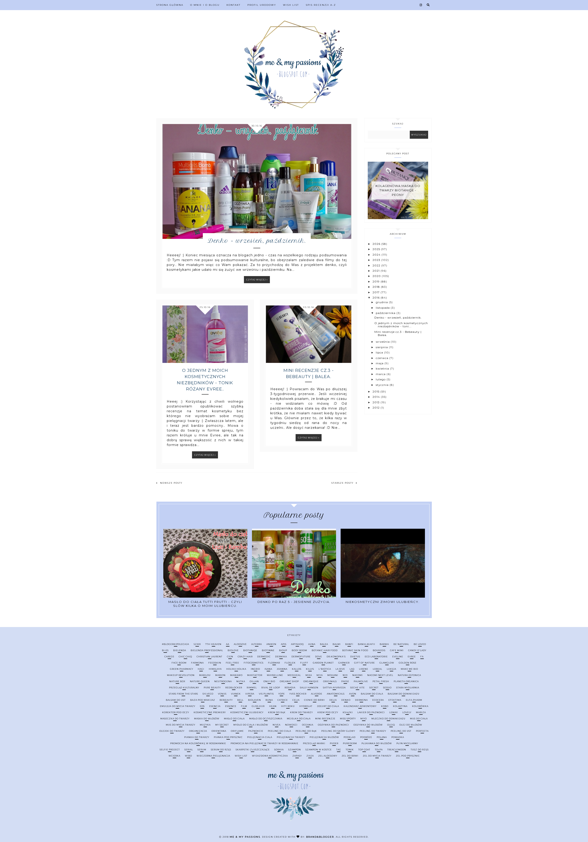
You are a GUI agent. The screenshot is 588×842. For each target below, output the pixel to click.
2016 (377, 297)
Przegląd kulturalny (184, 687)
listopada (383, 307)
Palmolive (361, 681)
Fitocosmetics (253, 662)
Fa (422, 656)
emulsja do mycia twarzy (177, 706)
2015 (376, 391)
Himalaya (215, 669)
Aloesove (240, 644)
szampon (294, 749)
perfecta (422, 731)
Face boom (179, 662)
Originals (330, 681)
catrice (282, 700)
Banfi (349, 644)
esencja (214, 706)
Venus (222, 693)
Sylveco (208, 693)
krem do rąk (277, 712)
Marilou (205, 675)
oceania (307, 724)
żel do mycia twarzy (377, 755)
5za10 (197, 644)
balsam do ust (176, 700)
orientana (219, 731)
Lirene (363, 669)
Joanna (282, 669)
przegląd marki (314, 743)
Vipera (249, 693)
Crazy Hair (245, 656)
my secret (222, 724)
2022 (377, 265)
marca (381, 374)
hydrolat (305, 706)
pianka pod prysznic (228, 737)
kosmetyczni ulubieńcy (246, 712)
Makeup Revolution (181, 675)
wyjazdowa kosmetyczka (270, 755)
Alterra (256, 644)
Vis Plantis (266, 693)
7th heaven (213, 644)
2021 (377, 270)
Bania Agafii (366, 644)
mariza (421, 712)
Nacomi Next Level (380, 675)
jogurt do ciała (328, 706)
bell (240, 700)
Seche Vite (357, 687)
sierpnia (382, 347)
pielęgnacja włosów (324, 737)
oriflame (237, 731)
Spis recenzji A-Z (321, 4)
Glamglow (386, 662)
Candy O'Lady (417, 650)
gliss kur (258, 706)
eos (202, 706)
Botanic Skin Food (355, 650)
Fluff (304, 662)
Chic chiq (185, 656)
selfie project (170, 749)
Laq (352, 669)
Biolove (233, 650)
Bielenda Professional (207, 650)
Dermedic (264, 656)
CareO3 (169, 656)
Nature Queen (200, 681)
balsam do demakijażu (403, 693)
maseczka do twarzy (174, 718)
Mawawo (236, 675)
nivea (276, 724)
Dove (318, 656)
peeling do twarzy (373, 731)
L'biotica (325, 669)
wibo (188, 755)
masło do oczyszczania (265, 718)
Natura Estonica (409, 675)
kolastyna (400, 706)
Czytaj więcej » (257, 279)
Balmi (337, 644)
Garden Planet (323, 662)
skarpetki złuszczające (253, 749)
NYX (345, 675)
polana (382, 737)
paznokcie (255, 731)
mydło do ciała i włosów (250, 724)
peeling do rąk (306, 731)
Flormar (274, 662)
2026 (377, 244)
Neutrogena (223, 681)
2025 (377, 249)
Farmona (197, 662)
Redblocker (233, 687)
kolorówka (420, 706)
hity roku (288, 706)
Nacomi (357, 675)
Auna (311, 644)
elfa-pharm (414, 700)
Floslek (290, 662)
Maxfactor (254, 675)
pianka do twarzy (196, 737)
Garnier (344, 662)
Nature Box (177, 681)
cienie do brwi (314, 700)
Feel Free (232, 662)
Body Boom (299, 650)
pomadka (397, 737)
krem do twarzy (301, 712)
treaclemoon (396, 749)
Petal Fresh (381, 681)
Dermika (281, 656)
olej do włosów (410, 724)
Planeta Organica (406, 681)
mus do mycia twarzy (180, 724)
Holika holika (236, 669)
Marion (220, 675)
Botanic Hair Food (325, 650)
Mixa (308, 675)
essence (230, 706)
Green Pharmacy (181, 669)
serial (188, 749)
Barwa (384, 644)
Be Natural (401, 644)
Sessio (387, 687)
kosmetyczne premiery (210, 712)
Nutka (240, 681)
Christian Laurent (209, 656)
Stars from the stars (183, 693)
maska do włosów (206, 718)
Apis (283, 644)
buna (269, 700)
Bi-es (165, 650)
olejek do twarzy (171, 731)
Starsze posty (342, 483)
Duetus (355, 656)
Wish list (291, 4)
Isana (268, 669)
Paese (345, 681)
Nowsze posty (171, 483)
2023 (377, 260)
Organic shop (289, 681)
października (386, 313)
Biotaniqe (250, 650)
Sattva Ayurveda (334, 687)
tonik (350, 749)
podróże (366, 737)
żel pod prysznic (408, 755)
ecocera (378, 700)
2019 (377, 281)
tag (338, 749)
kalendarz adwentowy (360, 706)
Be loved (420, 644)
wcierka (174, 755)
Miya (320, 675)
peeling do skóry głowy (338, 731)
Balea (324, 644)
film (244, 706)
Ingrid (255, 669)
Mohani (332, 675)
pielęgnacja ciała (259, 737)
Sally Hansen (309, 687)
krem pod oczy (327, 712)
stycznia (383, 385)
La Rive (340, 669)
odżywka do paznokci (333, 724)
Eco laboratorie (376, 656)
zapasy (297, 755)
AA (227, 644)
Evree (412, 656)
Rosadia (290, 687)
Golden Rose (407, 662)
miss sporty (348, 718)
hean (273, 706)
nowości (291, 724)
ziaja (310, 755)
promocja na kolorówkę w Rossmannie (198, 743)
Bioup (283, 650)
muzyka (205, 724)
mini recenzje (325, 718)
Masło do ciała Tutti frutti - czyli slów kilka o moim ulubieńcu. (205, 603)
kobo (384, 706)
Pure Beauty (212, 687)
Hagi (201, 669)
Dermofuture (301, 656)
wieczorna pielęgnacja (213, 755)
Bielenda (179, 650)
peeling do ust (401, 731)
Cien (230, 656)
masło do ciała (234, 718)
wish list (241, 755)
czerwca (382, 358)
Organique (311, 681)
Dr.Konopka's (336, 656)
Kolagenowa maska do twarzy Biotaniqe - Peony (398, 190)
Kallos (296, 669)
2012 (377, 407)
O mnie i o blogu (205, 4)
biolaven (254, 700)
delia (333, 700)
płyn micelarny (407, 743)
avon (352, 693)
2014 (377, 396)
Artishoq (297, 644)
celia (296, 700)
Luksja (391, 669)
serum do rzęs (221, 749)
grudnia (382, 302)
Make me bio (409, 669)
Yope (281, 693)
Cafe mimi (397, 650)
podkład (350, 737)
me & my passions (245, 836)
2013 (377, 402)
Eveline (397, 656)
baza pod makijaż (202, 700)
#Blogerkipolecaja (175, 644)
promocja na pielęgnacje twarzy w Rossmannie (264, 743)
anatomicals (336, 693)
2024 (377, 254)
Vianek (236, 693)
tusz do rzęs (420, 749)
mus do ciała (419, 718)
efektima (394, 700)
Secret (374, 687)
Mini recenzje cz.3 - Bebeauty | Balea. (308, 373)
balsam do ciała (372, 693)
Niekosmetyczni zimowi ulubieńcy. (383, 602)
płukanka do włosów (377, 743)
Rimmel (252, 687)
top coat (364, 749)
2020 (377, 276)
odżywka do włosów (368, 724)
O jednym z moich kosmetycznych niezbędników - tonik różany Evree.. (205, 380)
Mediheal (294, 675)
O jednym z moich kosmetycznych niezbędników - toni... (401, 324)
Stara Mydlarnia (407, 687)
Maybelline (275, 675)
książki (348, 712)
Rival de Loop (270, 687)
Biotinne (268, 650)
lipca (380, 352)
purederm (350, 743)
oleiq (391, 724)
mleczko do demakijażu (388, 718)
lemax (393, 712)
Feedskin (214, 662)
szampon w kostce (318, 749)
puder (334, 743)
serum (202, 749)
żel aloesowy (327, 755)
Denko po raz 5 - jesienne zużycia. (294, 602)
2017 (377, 292)
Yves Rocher (297, 693)
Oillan (254, 681)
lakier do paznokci (371, 712)
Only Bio (269, 681)
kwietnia (383, 368)
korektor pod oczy (175, 712)
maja (380, 363)
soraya (279, 749)
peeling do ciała (279, 731)
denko (346, 700)
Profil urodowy (261, 4)
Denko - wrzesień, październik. (256, 240)
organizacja (198, 731)
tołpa (379, 749)
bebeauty (226, 700)
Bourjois (379, 650)
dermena (361, 700)
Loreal (377, 669)
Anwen (271, 644)
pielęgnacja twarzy (291, 737)
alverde (316, 693)
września (383, 341)
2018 (377, 286)
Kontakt (233, 4)
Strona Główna (169, 4)
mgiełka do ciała (299, 718)
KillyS (310, 669)
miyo (363, 718)
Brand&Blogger (320, 836)
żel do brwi (350, 755)
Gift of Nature (364, 662)
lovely (406, 712)
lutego (381, 379)
